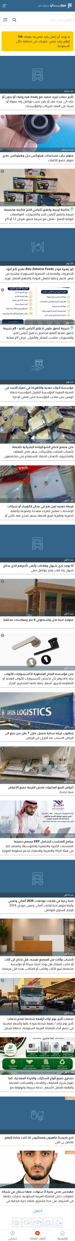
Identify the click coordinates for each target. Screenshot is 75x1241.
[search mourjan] (14, 19)
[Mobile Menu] (4, 6)
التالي (36, 1210)
